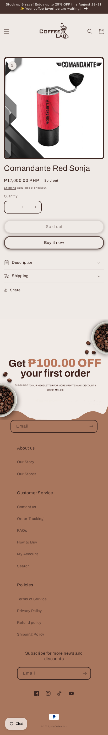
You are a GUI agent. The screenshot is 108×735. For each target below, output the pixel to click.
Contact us (26, 507)
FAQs (22, 530)
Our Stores (26, 474)
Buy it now (54, 242)
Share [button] (15, 290)
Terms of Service (32, 599)
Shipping (10, 187)
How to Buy (27, 542)
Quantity (11, 196)
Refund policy (29, 623)
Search (23, 566)
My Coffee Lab (59, 726)
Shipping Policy (30, 634)
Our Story (25, 462)
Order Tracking (30, 519)
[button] (6, 31)
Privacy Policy (29, 611)
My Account (27, 554)
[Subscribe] (91, 426)
